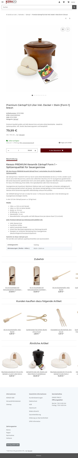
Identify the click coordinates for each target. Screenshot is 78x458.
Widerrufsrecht (34, 411)
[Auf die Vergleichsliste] (63, 29)
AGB (30, 404)
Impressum (32, 408)
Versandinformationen (13, 401)
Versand (21, 135)
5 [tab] (40, 95)
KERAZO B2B (10, 398)
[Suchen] (74, 7)
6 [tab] (41, 95)
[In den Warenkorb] (7, 25)
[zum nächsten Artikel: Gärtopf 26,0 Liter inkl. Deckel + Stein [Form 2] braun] (70, 18)
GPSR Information (34, 421)
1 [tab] (32, 95)
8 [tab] (45, 95)
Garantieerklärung (35, 414)
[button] (59, 2)
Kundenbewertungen (36, 398)
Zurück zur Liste (12, 14)
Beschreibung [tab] (11, 159)
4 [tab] (38, 95)
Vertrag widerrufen (13, 445)
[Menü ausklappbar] (2, 1)
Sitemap (9, 404)
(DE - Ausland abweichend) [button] (27, 143)
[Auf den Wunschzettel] (68, 29)
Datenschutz (33, 401)
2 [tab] (34, 95)
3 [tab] (36, 95)
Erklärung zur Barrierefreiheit (38, 418)
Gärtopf (15, 119)
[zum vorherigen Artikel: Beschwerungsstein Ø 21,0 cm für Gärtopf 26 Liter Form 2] (66, 18)
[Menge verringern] (8, 150)
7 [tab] (43, 95)
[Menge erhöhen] (35, 150)
